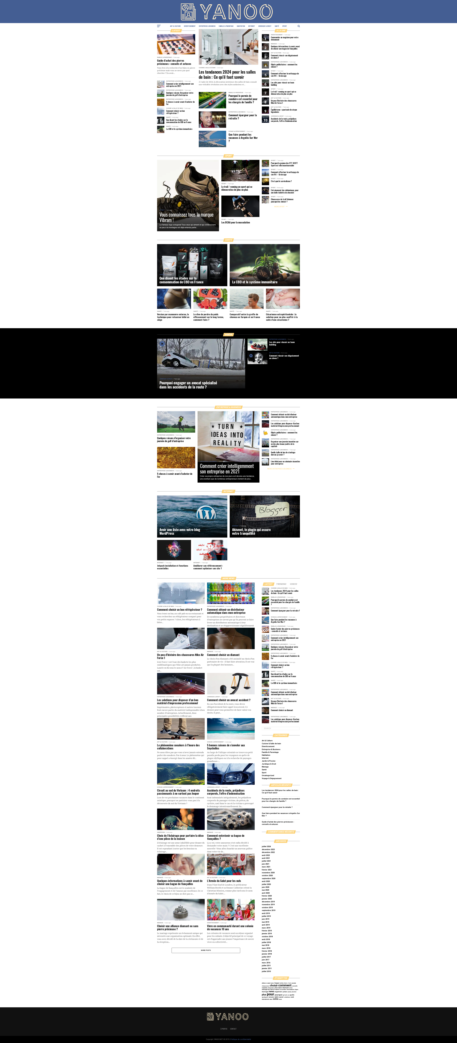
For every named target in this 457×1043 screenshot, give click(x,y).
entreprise (266, 989)
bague (277, 983)
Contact (233, 1029)
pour (270, 994)
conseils (294, 986)
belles (282, 983)
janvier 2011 (267, 968)
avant (269, 983)
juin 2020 (265, 887)
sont (292, 997)
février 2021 (267, 870)
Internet (251, 26)
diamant (285, 988)
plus (264, 994)
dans (280, 988)
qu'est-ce (286, 995)
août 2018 (266, 939)
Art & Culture (175, 26)
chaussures (265, 986)
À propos (224, 1029)
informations (290, 989)
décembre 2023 (268, 850)
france (277, 989)
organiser (278, 992)
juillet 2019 (266, 916)
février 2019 (267, 931)
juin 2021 (265, 864)
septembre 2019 (268, 910)
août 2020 (266, 881)
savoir (281, 997)
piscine (294, 992)
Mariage (265, 767)
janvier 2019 (267, 934)
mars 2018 (266, 948)
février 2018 (267, 951)
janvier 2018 (267, 954)
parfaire (285, 992)
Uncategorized (268, 776)
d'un (276, 988)
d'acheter (271, 988)
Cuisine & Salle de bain (271, 744)
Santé (277, 26)
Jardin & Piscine (268, 761)
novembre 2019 (268, 905)
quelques (265, 997)
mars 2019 (266, 928)
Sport (284, 26)
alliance (264, 983)
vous (280, 999)
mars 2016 (266, 963)
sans (276, 997)
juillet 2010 (266, 971)
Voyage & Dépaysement (271, 778)
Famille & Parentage (226, 26)
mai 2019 (265, 922)
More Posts (206, 950)
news (271, 991)
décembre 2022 (268, 852)
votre (275, 999)
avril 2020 (266, 893)
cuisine (264, 988)
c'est (289, 983)
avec (272, 983)
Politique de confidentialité (241, 1039)
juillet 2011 (266, 966)
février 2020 (267, 896)
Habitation (241, 26)
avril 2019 (266, 925)
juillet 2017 (266, 957)
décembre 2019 (268, 902)
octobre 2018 (267, 937)
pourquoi (278, 995)
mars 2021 (266, 867)
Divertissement (190, 26)
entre (291, 988)
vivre (271, 999)
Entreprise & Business (207, 26)
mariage (265, 992)
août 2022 (266, 855)
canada (293, 983)
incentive (283, 989)
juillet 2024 (266, 847)
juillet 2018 (266, 942)
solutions (287, 997)
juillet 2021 (266, 861)
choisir (274, 985)
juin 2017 (265, 960)
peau (289, 992)
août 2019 (266, 913)
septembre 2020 (268, 879)
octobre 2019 (267, 908)
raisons (271, 997)
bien (285, 983)
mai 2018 (265, 945)
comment (284, 985)
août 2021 (266, 858)
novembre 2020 (268, 873)
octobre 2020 (267, 876)
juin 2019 (265, 919)
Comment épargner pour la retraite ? (277, 807)
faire (272, 989)
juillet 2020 (266, 884)
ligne (296, 989)
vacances (265, 999)
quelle (292, 995)
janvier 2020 (267, 899)
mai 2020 (265, 890)
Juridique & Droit (264, 26)
